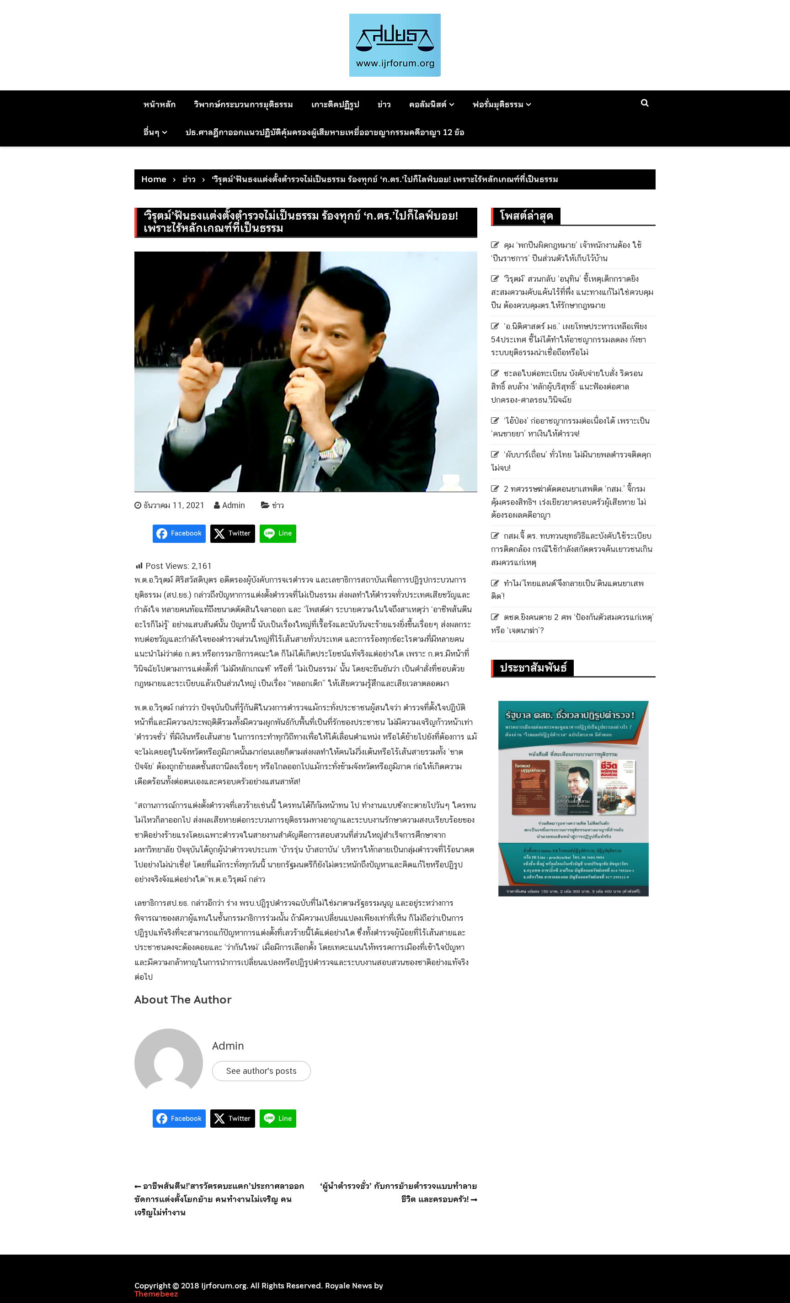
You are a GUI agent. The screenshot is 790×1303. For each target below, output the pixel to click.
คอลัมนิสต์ (428, 104)
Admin (233, 505)
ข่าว (384, 104)
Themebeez (156, 1294)
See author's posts (261, 1071)
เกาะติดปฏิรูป (335, 104)
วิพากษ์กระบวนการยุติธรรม (243, 104)
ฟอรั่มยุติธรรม (498, 104)
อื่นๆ (152, 132)
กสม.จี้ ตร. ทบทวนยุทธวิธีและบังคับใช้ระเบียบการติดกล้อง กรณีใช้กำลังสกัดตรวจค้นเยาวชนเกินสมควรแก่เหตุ (571, 549)
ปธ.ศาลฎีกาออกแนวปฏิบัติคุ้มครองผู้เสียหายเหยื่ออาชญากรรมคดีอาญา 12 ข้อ (325, 132)
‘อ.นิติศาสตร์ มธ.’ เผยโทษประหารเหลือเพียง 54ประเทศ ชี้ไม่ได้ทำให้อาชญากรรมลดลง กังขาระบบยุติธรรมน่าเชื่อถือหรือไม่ (569, 339)
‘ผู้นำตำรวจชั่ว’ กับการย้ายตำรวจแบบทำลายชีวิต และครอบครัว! (398, 1192)
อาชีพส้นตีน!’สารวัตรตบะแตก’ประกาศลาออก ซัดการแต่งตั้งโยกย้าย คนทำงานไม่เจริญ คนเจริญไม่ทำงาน (219, 1199)
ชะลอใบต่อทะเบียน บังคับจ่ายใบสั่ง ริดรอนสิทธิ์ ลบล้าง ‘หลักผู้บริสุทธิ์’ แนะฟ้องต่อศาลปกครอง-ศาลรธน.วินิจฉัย (567, 386)
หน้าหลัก (160, 104)
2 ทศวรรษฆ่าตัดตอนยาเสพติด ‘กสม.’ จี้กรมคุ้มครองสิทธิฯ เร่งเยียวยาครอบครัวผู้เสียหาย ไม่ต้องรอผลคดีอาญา (568, 502)
